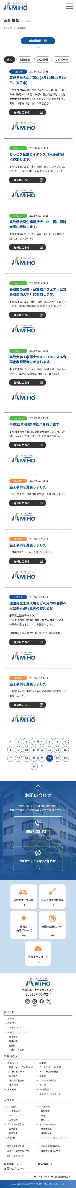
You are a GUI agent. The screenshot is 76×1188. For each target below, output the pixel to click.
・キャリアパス (14, 1115)
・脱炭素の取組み (15, 1080)
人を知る (11, 1137)
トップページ (10, 27)
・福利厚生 (12, 1128)
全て (9, 59)
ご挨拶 (10, 1018)
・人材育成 (12, 1119)
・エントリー (45, 1119)
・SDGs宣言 (12, 1084)
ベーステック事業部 (48, 1071)
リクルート (61, 59)
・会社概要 (12, 1036)
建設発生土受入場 (15, 1146)
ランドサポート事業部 (50, 1067)
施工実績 (11, 1089)
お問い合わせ (12, 1168)
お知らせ (24, 59)
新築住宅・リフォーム (50, 1093)
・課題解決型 (45, 1133)
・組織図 (11, 1045)
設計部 (42, 1084)
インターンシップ (47, 1124)
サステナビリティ (15, 1071)
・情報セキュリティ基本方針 (20, 1067)
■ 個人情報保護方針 (61, 1176)
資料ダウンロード (15, 1155)
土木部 (42, 1062)
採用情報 (11, 1106)
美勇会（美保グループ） (18, 1150)
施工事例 (42, 59)
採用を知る (44, 1106)
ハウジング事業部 (47, 1080)
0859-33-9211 (41, 994)
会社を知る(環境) (15, 1124)
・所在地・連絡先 (15, 1049)
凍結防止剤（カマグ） (51, 1150)
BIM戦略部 (44, 1089)
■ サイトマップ (41, 1176)
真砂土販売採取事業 (50, 1146)
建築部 (42, 1075)
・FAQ (42, 1115)
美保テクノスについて (17, 1032)
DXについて (13, 1062)
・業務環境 (12, 1133)
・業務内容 (12, 1041)
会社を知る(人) (14, 1110)
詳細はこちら (22, 112)
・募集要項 (44, 1110)
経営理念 (11, 1023)
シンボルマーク (14, 1027)
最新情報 (9, 1164)
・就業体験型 (45, 1128)
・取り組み (12, 1075)
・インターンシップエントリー (53, 1137)
